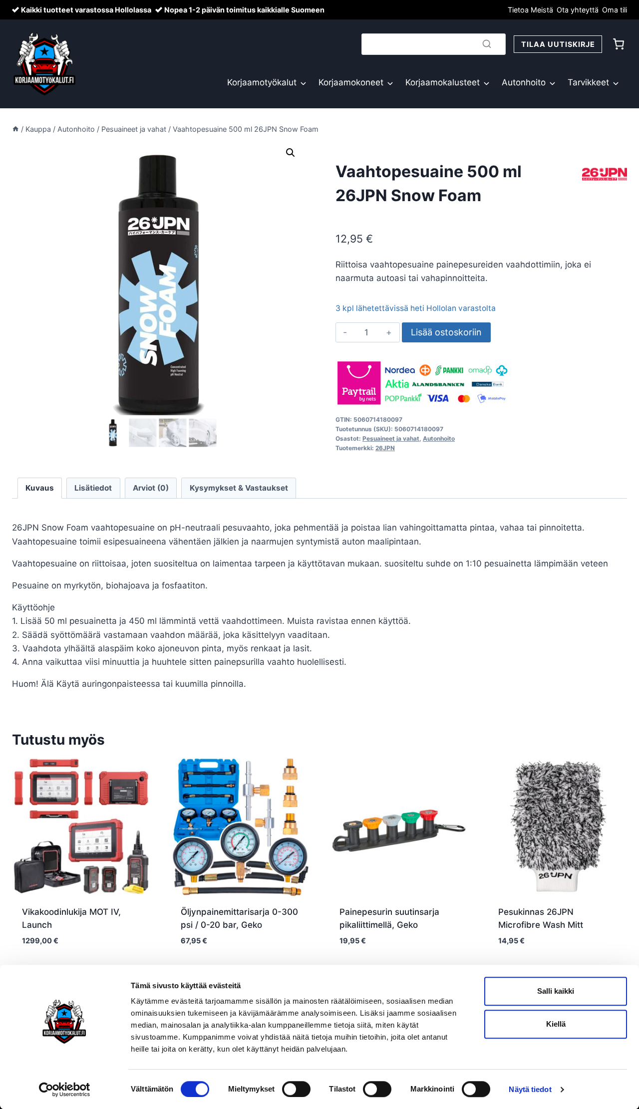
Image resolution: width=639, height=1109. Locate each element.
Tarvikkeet (588, 82)
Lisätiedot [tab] (93, 488)
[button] (291, 153)
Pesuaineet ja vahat (390, 438)
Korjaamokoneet (351, 82)
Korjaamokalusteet (442, 82)
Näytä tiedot (530, 1089)
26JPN (385, 448)
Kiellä (556, 1024)
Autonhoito (524, 82)
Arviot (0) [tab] (151, 488)
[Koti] (15, 129)
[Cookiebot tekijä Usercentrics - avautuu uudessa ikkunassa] (64, 1089)
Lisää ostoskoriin (446, 332)
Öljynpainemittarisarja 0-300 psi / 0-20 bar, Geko (239, 918)
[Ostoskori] (618, 43)
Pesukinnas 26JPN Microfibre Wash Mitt (540, 918)
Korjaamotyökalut (262, 82)
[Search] (487, 43)
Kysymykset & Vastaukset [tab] (239, 488)
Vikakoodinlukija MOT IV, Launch (71, 918)
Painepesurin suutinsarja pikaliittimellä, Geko (389, 918)
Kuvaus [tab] (39, 488)
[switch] (296, 1089)
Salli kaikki (555, 991)
